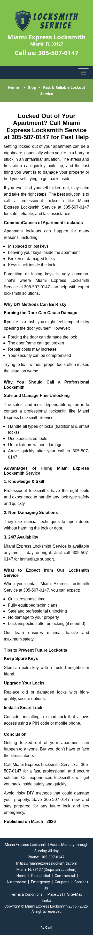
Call (48, 927)
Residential (40, 876)
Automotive (16, 882)
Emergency (40, 882)
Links (46, 901)
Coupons (62, 882)
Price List (55, 894)
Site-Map (74, 894)
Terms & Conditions (26, 894)
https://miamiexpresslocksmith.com (46, 863)
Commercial (65, 876)
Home (13, 87)
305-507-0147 (58, 52)
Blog (32, 87)
